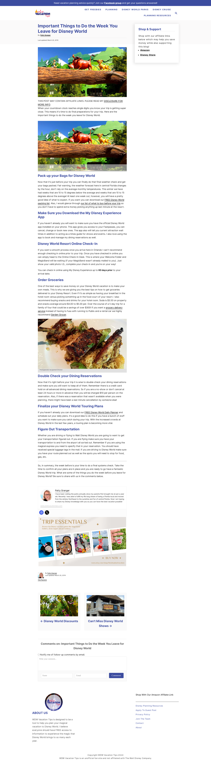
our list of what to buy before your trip (101, 203)
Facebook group (112, 3)
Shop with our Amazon (148, 694)
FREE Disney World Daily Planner (101, 412)
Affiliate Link (166, 694)
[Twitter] (47, 512)
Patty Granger (45, 35)
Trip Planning (42, 580)
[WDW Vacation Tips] (43, 13)
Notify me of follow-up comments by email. (62, 654)
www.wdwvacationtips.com (51, 506)
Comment (116, 675)
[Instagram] (41, 512)
